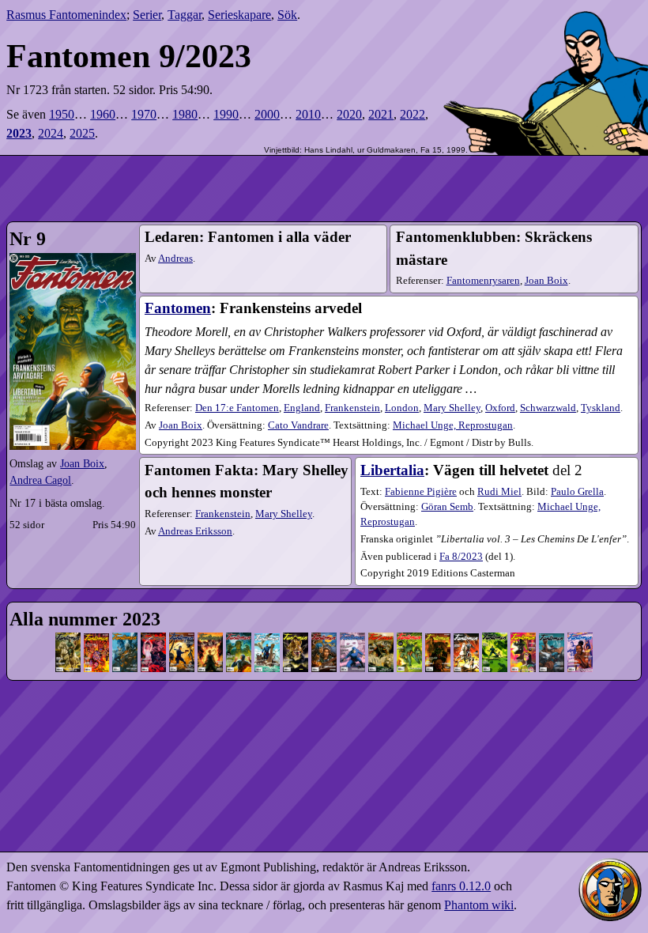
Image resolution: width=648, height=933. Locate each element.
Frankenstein (352, 408)
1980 (185, 114)
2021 (381, 114)
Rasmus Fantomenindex (66, 14)
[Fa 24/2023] (551, 636)
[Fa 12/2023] (295, 636)
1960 (102, 114)
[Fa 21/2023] (494, 636)
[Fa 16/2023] (381, 636)
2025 (82, 133)
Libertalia (392, 470)
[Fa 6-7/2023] (181, 636)
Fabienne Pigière (421, 491)
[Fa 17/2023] (409, 636)
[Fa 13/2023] (324, 636)
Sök (287, 14)
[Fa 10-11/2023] (267, 636)
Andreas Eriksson (195, 531)
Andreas (175, 258)
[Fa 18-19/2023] (437, 636)
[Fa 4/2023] (125, 636)
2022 (412, 114)
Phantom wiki (479, 905)
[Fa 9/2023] (238, 636)
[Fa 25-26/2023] (580, 636)
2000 (267, 114)
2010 (308, 114)
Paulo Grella (577, 491)
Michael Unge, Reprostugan (453, 425)
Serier (147, 14)
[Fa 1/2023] (68, 636)
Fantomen (178, 308)
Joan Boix (82, 463)
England (302, 408)
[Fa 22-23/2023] (523, 636)
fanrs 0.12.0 (461, 886)
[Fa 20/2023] (466, 636)
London (402, 408)
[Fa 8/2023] (210, 636)
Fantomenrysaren (483, 280)
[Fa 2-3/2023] (96, 636)
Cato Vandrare (298, 425)
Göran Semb (447, 506)
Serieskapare (239, 14)
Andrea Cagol (40, 480)
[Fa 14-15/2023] (352, 636)
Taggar (185, 14)
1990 (226, 114)
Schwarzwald (548, 408)
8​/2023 (461, 556)
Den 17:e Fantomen (237, 408)
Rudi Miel (499, 491)
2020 (349, 114)
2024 (50, 133)
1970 (143, 114)
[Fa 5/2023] (153, 636)
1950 (61, 114)
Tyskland (600, 408)
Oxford (500, 408)
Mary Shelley (452, 408)
